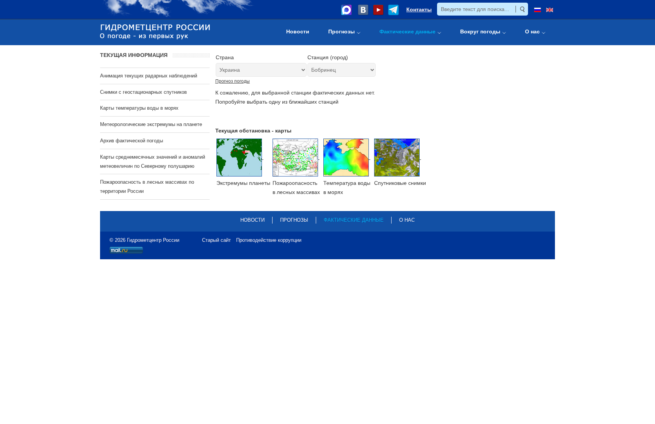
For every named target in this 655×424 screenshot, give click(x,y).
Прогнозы (294, 220)
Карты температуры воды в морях (139, 108)
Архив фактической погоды (131, 140)
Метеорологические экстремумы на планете (151, 124)
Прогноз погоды (232, 81)
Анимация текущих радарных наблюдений (148, 76)
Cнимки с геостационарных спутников (143, 92)
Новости (252, 220)
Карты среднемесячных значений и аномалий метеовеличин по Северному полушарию (152, 161)
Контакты (419, 9)
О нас (407, 220)
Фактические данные (354, 220)
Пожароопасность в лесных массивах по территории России (147, 186)
